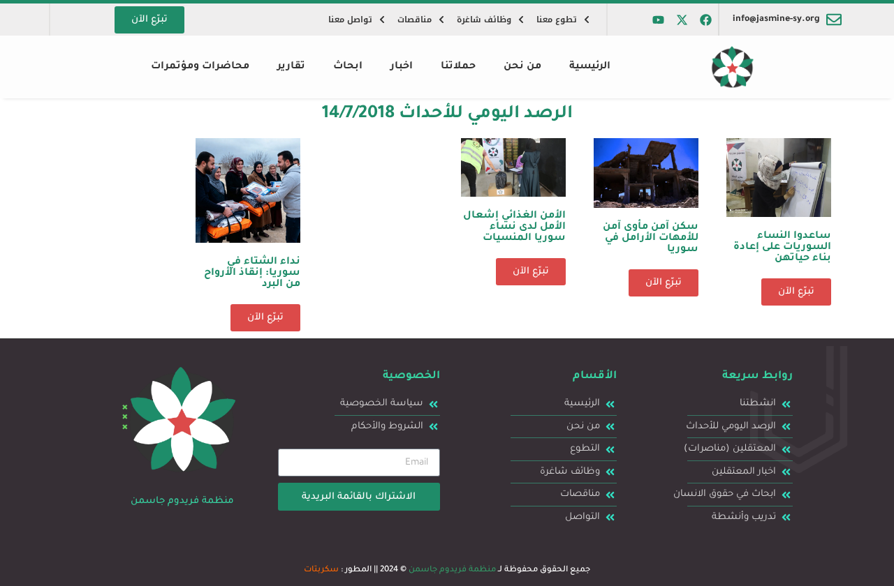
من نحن (522, 67)
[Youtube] (658, 19)
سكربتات (321, 570)
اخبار (401, 67)
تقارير (291, 67)
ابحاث (347, 67)
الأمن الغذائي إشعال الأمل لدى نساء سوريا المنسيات (514, 227)
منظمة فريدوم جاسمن (452, 570)
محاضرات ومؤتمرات (200, 67)
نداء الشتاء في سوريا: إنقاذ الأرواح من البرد (252, 273)
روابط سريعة (757, 376)
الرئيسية (589, 67)
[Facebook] (706, 19)
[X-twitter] (682, 19)
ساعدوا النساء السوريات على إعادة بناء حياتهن (782, 247)
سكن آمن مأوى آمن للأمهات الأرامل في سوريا (650, 238)
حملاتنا (458, 67)
